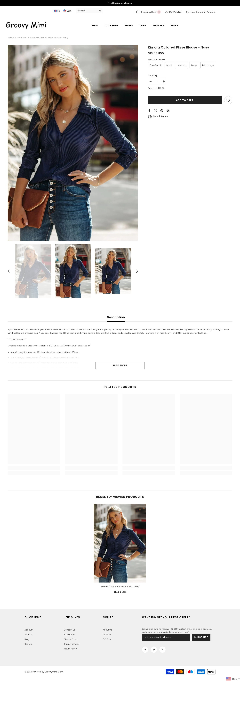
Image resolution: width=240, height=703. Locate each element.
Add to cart (185, 100)
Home (11, 37)
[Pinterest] (161, 110)
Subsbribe (201, 637)
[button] (8, 271)
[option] (73, 143)
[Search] (89, 10)
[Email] (168, 110)
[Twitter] (155, 110)
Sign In (189, 12)
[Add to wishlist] (228, 100)
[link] (34, 468)
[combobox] (86, 10)
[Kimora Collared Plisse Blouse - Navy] (120, 543)
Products (22, 37)
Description (116, 317)
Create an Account (206, 12)
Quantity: (153, 75)
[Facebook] (149, 110)
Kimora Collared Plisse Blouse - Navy (120, 586)
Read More (120, 365)
